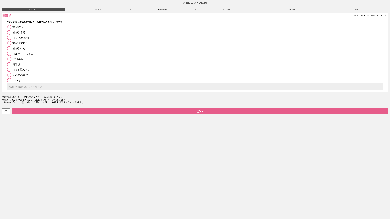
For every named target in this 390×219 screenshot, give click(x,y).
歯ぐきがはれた (21, 37)
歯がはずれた (20, 43)
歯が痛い (17, 27)
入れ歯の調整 (20, 75)
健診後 (16, 64)
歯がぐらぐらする (22, 53)
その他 (16, 80)
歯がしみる (18, 32)
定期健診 (17, 59)
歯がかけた (18, 48)
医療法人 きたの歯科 (195, 3)
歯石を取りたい (21, 69)
